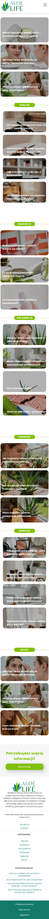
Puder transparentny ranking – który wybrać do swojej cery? (25, 599)
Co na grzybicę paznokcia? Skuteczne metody (17, 274)
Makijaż (25, 105)
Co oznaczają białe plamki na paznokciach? (19, 301)
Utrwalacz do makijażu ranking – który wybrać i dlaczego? (26, 576)
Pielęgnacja (24, 318)
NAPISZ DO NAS (24, 767)
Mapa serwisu (24, 909)
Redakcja (24, 824)
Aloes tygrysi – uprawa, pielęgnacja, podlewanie (16, 514)
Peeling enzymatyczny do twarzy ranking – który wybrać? (24, 885)
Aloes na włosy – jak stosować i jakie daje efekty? (21, 88)
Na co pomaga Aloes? (19, 388)
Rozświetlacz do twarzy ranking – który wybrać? (27, 622)
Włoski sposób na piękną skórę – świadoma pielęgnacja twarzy (21, 34)
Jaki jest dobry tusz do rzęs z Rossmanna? (24, 173)
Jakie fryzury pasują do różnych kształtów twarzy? (24, 891)
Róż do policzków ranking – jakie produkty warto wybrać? (26, 552)
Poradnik (24, 437)
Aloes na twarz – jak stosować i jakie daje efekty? (25, 339)
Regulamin (24, 915)
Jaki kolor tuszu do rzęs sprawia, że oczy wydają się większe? (26, 150)
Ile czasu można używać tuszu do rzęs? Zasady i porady (26, 126)
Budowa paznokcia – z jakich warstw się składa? (19, 247)
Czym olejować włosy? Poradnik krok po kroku (21, 727)
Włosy (24, 650)
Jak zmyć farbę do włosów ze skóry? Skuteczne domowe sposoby (19, 61)
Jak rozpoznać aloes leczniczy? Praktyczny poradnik (20, 487)
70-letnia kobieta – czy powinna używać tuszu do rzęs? (26, 197)
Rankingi (24, 531)
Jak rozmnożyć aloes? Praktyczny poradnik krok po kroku (22, 460)
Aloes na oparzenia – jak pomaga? (27, 411)
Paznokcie (24, 224)
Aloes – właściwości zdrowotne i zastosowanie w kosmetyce (26, 363)
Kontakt (24, 828)
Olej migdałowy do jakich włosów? (24, 879)
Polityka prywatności (24, 904)
